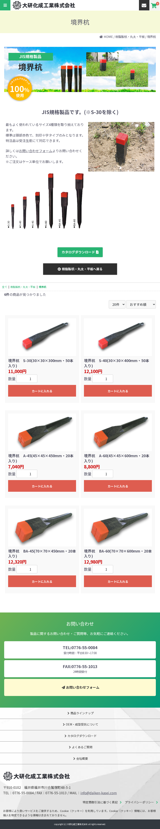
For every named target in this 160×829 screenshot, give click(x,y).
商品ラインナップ (82, 713)
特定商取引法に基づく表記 (100, 802)
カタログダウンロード (78, 251)
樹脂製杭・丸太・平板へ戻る (82, 269)
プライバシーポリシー (139, 802)
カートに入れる (42, 391)
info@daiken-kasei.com (98, 792)
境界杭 (151, 36)
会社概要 (82, 758)
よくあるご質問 (82, 747)
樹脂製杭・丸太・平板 (130, 36)
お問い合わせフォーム (35, 150)
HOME (108, 36)
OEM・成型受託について (82, 724)
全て (4, 287)
